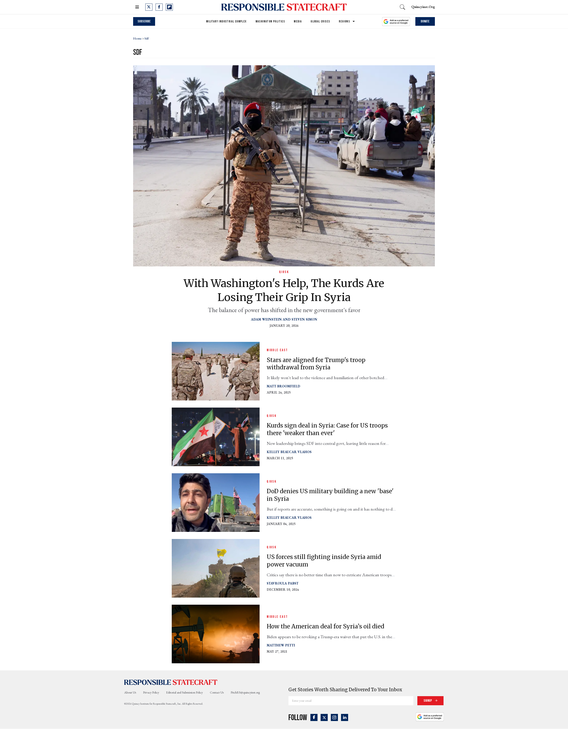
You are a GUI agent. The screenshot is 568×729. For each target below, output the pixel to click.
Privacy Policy (151, 692)
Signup (428, 701)
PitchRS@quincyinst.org (245, 692)
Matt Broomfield (283, 386)
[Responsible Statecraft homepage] (170, 682)
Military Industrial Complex (226, 21)
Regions (344, 21)
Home (137, 38)
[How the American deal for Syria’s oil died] (216, 633)
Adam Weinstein (266, 319)
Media (298, 21)
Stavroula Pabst (282, 583)
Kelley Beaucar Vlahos (289, 452)
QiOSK (284, 272)
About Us (130, 692)
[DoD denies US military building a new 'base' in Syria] (216, 502)
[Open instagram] (334, 717)
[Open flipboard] (169, 7)
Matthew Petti (281, 645)
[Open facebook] (159, 7)
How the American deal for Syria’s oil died (325, 626)
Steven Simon (304, 319)
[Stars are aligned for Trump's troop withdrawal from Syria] (216, 370)
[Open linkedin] (344, 717)
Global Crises (320, 21)
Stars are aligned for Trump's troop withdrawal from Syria (316, 363)
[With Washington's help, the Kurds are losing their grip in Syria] (284, 165)
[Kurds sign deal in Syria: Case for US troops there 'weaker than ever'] (216, 436)
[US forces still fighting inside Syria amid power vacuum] (216, 568)
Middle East (277, 350)
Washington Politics (270, 21)
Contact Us (217, 692)
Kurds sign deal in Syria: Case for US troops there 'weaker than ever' (327, 429)
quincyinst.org (423, 6)
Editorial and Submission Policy (184, 692)
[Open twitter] (148, 7)
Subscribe (144, 21)
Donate (425, 21)
